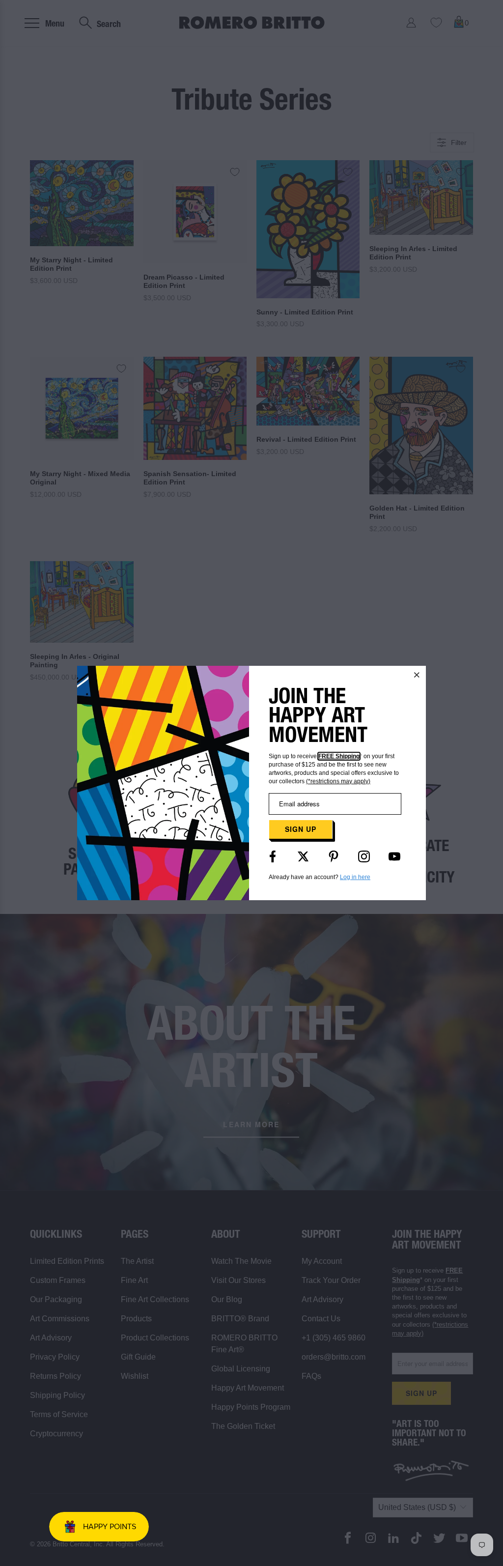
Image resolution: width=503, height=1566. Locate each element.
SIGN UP (300, 829)
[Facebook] (273, 856)
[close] (417, 674)
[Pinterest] (333, 856)
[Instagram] (364, 856)
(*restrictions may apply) (338, 781)
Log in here (355, 877)
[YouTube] (394, 856)
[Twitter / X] (303, 856)
